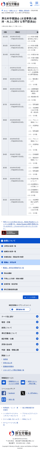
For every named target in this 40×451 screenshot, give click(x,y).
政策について (7, 328)
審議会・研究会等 (10, 262)
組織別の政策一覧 (10, 251)
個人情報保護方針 (28, 408)
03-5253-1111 (20, 443)
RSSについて (26, 419)
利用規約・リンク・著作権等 (10, 409)
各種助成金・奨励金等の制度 (13, 257)
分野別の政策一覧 (10, 246)
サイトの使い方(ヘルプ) (11, 419)
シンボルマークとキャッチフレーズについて (10, 415)
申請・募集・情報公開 (10, 350)
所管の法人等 (7, 363)
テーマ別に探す (8, 317)
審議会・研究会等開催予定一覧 (13, 268)
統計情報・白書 (8, 339)
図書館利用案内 (8, 366)
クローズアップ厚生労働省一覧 (13, 370)
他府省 (5, 359)
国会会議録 (8, 273)
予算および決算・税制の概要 (13, 278)
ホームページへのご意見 (10, 424)
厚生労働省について (9, 333)
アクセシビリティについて (29, 415)
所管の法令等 (7, 344)
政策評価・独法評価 (10, 284)
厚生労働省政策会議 (10, 289)
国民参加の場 (20, 309)
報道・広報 (6, 322)
